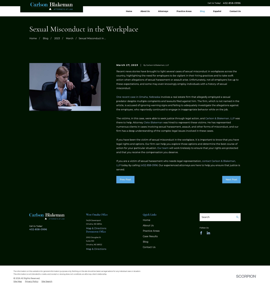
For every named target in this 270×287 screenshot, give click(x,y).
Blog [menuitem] (202, 11)
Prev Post (125, 179)
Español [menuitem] (217, 11)
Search (206, 217)
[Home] (51, 6)
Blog (145, 241)
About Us (148, 225)
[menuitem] (18, 281)
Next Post (231, 179)
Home (146, 220)
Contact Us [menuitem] (235, 11)
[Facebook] (201, 233)
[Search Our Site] (237, 217)
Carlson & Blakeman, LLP (220, 118)
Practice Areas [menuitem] (184, 11)
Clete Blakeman (153, 122)
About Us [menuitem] (145, 11)
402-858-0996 (232, 3)
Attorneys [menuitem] (163, 11)
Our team (163, 148)
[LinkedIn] (208, 233)
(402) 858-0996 (149, 165)
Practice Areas (151, 230)
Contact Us (149, 247)
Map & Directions (96, 228)
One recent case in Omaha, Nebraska (138, 97)
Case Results (150, 236)
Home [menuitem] (129, 11)
